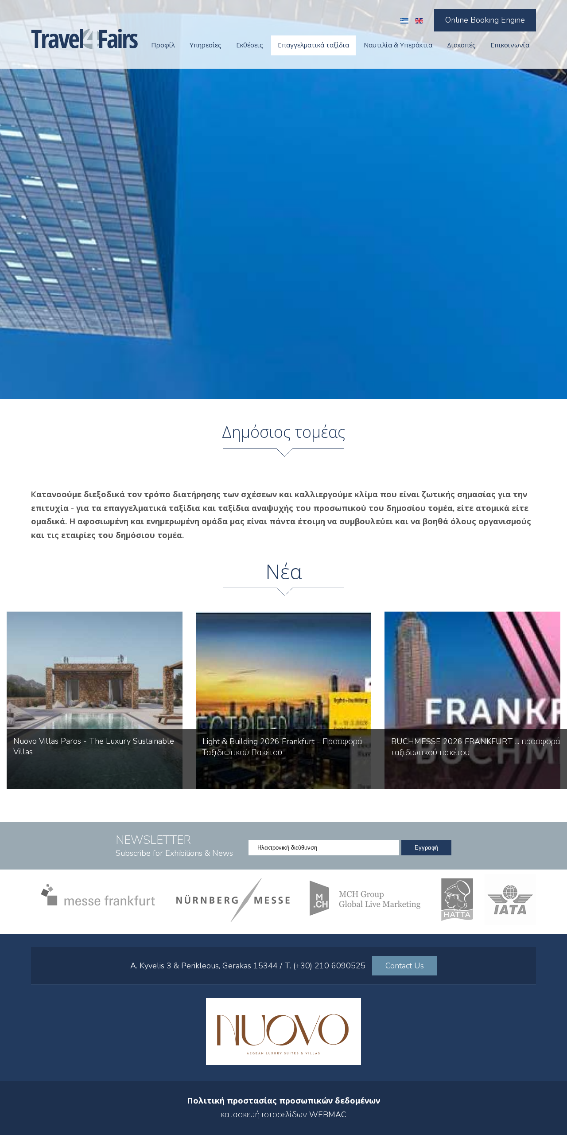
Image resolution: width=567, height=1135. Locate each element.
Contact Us (404, 965)
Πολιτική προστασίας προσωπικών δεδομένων (283, 1101)
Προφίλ (163, 45)
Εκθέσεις (249, 45)
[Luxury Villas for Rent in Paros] (283, 1062)
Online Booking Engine (485, 20)
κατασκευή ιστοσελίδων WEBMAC (283, 1114)
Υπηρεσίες (205, 45)
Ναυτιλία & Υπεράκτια (398, 45)
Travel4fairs (84, 39)
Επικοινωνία (509, 45)
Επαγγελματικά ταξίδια (313, 45)
